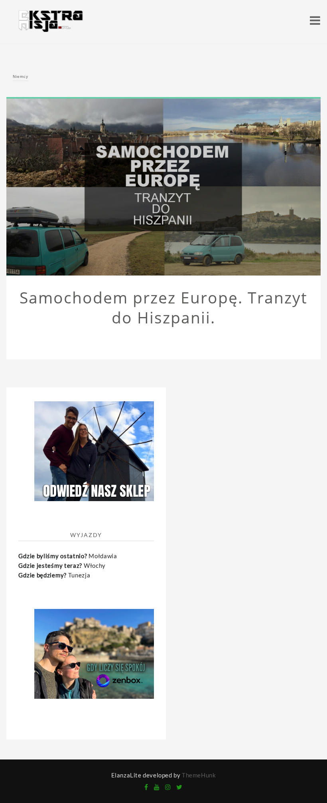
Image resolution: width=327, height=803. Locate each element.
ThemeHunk (199, 775)
